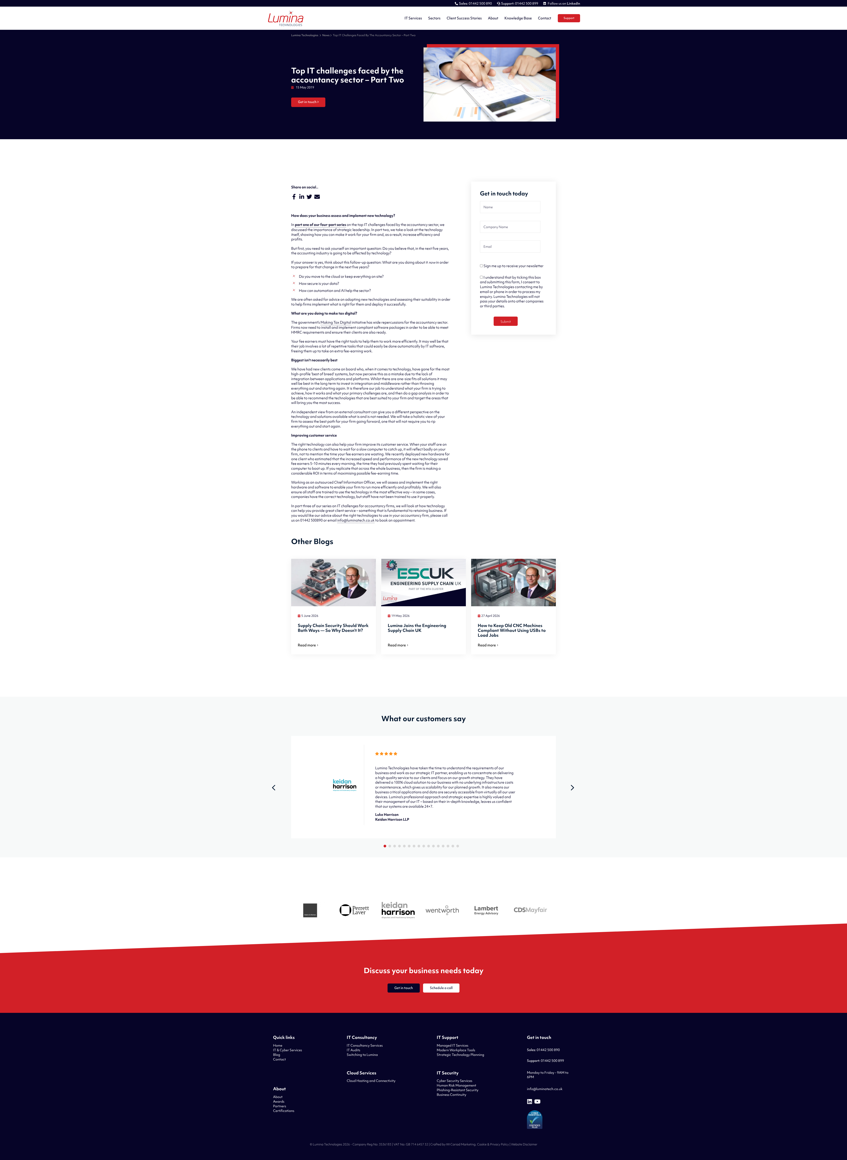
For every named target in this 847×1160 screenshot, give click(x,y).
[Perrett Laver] (354, 911)
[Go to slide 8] (419, 846)
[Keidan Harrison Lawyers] (398, 911)
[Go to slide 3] (394, 846)
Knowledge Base (518, 18)
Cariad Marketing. (463, 1144)
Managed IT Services (452, 1045)
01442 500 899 (519, 3)
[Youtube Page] (537, 1101)
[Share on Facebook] (294, 197)
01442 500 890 (475, 3)
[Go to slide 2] (389, 846)
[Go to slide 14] (448, 846)
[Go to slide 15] (453, 846)
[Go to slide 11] (433, 846)
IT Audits (353, 1050)
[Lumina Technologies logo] (285, 18)
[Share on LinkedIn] (301, 197)
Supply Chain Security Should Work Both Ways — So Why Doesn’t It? (333, 628)
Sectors (434, 18)
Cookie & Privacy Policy (493, 1144)
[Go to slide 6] (409, 846)
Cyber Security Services (454, 1081)
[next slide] (572, 787)
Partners (279, 1106)
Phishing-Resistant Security (457, 1090)
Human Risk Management (456, 1085)
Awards (278, 1101)
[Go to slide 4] (399, 846)
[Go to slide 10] (428, 846)
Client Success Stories (464, 18)
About (493, 18)
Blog (276, 1055)
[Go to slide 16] (457, 846)
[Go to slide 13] (443, 846)
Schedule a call (441, 988)
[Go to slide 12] (438, 846)
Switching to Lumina (362, 1055)
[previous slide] (273, 787)
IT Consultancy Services (365, 1045)
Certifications (283, 1111)
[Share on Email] (317, 197)
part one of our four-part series (320, 224)
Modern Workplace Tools (456, 1050)
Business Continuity (451, 1094)
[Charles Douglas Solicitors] (530, 910)
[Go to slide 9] (423, 846)
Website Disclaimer (524, 1144)
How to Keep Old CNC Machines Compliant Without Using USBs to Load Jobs (512, 630)
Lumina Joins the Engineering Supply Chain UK (417, 628)
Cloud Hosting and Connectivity (371, 1081)
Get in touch (307, 102)
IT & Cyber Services (287, 1050)
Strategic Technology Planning (460, 1055)
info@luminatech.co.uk (544, 1089)
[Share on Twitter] (309, 197)
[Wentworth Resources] (442, 910)
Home (277, 1045)
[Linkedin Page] (529, 1101)
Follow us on (563, 3)
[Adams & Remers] (309, 911)
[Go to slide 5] (404, 846)
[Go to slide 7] (414, 846)
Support (569, 18)
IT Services (413, 18)
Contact (544, 18)
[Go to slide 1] (385, 846)
